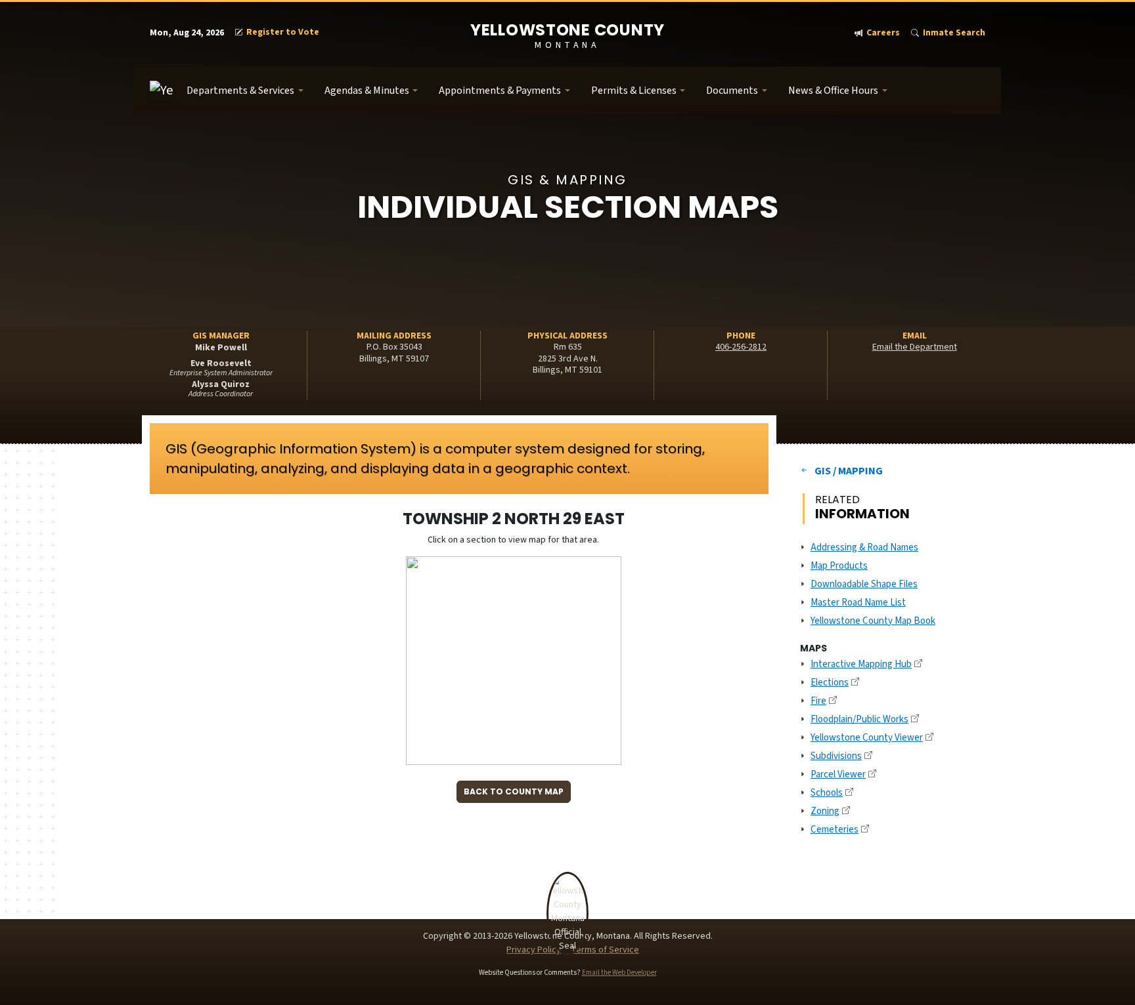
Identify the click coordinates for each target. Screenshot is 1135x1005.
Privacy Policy (533, 949)
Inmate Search (954, 33)
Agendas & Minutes (366, 90)
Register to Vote (282, 32)
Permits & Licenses (634, 90)
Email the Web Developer (619, 972)
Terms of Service (605, 949)
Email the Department (914, 347)
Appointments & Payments (500, 90)
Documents (732, 90)
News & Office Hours (833, 90)
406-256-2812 (741, 347)
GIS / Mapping (848, 471)
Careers (883, 33)
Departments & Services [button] (240, 90)
